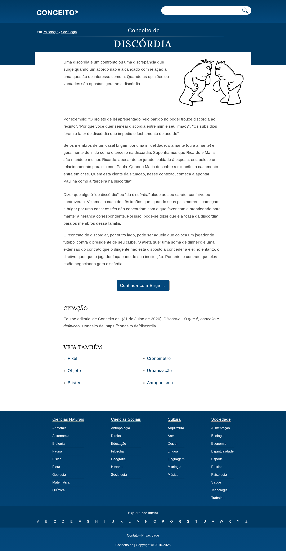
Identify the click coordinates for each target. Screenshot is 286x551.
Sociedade (221, 419)
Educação (118, 443)
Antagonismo (160, 382)
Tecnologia (219, 490)
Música (173, 474)
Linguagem (176, 459)
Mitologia (174, 467)
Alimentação (220, 428)
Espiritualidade (222, 451)
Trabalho (217, 498)
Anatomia (59, 428)
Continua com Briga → (143, 285)
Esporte (217, 459)
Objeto (74, 370)
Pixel (72, 358)
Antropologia (120, 428)
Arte (171, 436)
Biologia (58, 443)
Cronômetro (159, 358)
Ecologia (217, 436)
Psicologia (50, 32)
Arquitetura (176, 428)
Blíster (74, 382)
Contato (133, 535)
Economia (218, 443)
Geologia (59, 474)
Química (58, 490)
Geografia (118, 459)
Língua (173, 451)
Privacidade (150, 535)
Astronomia (60, 436)
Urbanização (159, 370)
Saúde (216, 482)
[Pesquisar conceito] (245, 10)
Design (173, 443)
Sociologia (69, 32)
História (116, 467)
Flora (56, 467)
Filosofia (117, 451)
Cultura (174, 419)
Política (216, 467)
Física (56, 459)
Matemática (61, 482)
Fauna (57, 451)
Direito (116, 436)
